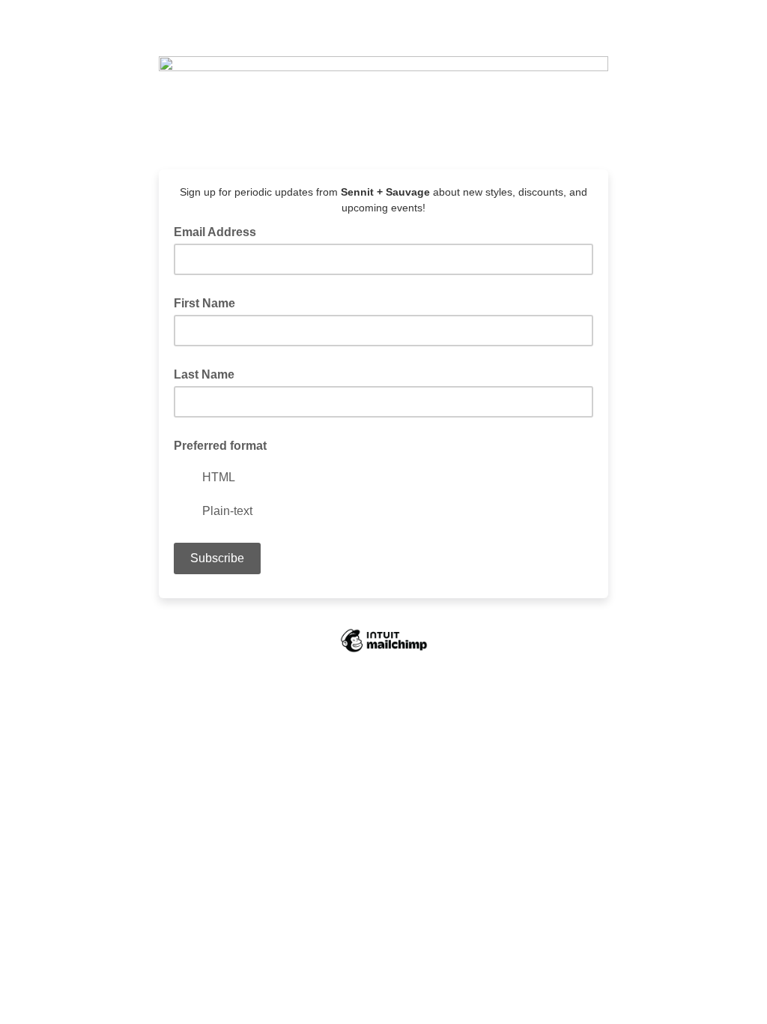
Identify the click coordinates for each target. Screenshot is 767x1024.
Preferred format (220, 445)
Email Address (219, 231)
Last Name (204, 374)
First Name (204, 303)
